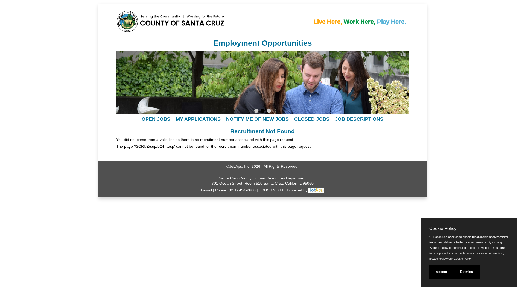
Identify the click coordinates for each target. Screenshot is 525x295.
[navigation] (262, 118)
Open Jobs (156, 119)
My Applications (198, 119)
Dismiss (466, 272)
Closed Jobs (311, 119)
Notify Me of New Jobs (257, 119)
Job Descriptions (359, 119)
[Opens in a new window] (316, 190)
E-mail (206, 190)
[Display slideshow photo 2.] (262, 111)
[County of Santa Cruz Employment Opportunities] (135, 23)
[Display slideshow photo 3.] (269, 111)
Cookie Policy (462, 258)
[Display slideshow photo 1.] (256, 111)
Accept (441, 272)
